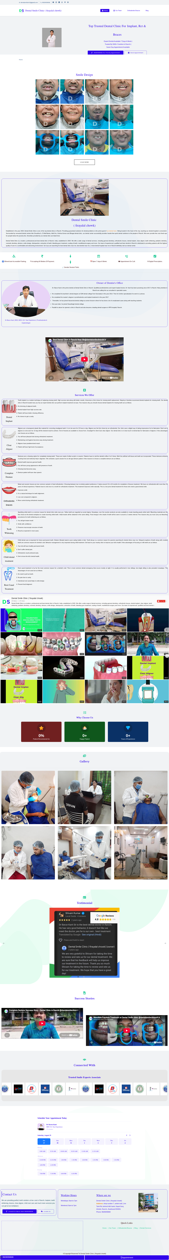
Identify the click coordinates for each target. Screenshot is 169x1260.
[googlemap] (65, 2)
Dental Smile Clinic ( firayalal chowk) (27, 598)
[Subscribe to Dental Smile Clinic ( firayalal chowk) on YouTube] (162, 601)
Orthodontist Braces (125, 1228)
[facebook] (53, 2)
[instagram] (56, 2)
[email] (68, 2)
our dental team (112, 231)
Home (104, 1228)
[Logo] (21, 10)
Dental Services (145, 1228)
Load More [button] (84, 162)
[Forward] (129, 1135)
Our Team (112, 1228)
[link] (52, 29)
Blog (136, 1228)
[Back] (126, 1135)
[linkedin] (59, 2)
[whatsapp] (62, 2)
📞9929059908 (6, 1257)
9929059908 (106, 1212)
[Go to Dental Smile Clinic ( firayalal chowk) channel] (6, 602)
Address (99, 1203)
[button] (47, 91)
